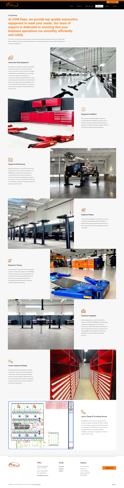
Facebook (61, 466)
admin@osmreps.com (42, 475)
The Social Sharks (36, 484)
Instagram (61, 468)
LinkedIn (61, 470)
